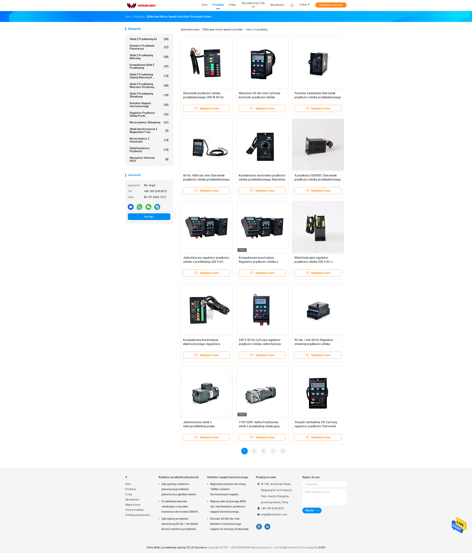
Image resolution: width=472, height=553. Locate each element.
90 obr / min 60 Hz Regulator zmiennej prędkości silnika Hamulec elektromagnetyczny (314, 344)
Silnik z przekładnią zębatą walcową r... (149, 76)
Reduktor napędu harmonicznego (149, 105)
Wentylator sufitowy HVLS (149, 159)
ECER (322, 547)
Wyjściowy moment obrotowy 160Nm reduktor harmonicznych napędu (228, 489)
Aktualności (132, 499)
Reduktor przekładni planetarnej (149, 47)
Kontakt (149, 216)
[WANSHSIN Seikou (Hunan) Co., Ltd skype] (157, 207)
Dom (128, 484)
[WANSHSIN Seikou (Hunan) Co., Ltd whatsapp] (140, 207)
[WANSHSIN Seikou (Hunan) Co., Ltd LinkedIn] (267, 526)
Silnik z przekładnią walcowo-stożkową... (149, 86)
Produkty (130, 489)
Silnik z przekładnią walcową (149, 57)
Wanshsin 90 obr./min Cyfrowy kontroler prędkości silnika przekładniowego (259, 97)
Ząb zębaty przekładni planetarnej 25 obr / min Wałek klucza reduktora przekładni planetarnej (180, 524)
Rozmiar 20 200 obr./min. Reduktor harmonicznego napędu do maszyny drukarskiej (229, 524)
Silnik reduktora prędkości (149, 150)
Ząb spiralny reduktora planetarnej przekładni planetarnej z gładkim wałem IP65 (179, 490)
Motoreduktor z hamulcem (149, 140)
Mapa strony (132, 504)
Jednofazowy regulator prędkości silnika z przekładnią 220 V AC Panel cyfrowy (206, 262)
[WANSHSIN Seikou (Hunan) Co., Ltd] (141, 5)
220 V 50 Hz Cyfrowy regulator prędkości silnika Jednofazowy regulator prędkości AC (260, 344)
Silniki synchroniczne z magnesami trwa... (149, 131)
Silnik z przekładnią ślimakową (149, 95)
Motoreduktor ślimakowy (149, 122)
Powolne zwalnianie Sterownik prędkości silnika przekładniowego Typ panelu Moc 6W (317, 97)
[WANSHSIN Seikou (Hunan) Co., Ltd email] (131, 207)
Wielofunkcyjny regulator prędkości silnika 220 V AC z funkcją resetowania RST (313, 262)
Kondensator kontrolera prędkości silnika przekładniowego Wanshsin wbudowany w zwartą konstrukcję (262, 179)
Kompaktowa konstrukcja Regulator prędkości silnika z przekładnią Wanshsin (258, 262)
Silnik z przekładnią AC (149, 39)
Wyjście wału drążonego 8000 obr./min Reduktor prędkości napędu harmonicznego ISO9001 (228, 507)
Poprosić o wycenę (331, 5)
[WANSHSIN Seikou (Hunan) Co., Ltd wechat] (148, 207)
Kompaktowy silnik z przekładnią (149, 66)
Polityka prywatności (137, 515)
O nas (128, 494)
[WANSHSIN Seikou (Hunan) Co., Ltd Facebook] (259, 526)
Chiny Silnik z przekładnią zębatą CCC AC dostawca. (177, 547)
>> (282, 451)
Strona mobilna (134, 509)
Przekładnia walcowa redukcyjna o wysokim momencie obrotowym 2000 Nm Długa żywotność (181, 507)
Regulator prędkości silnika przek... (149, 114)
